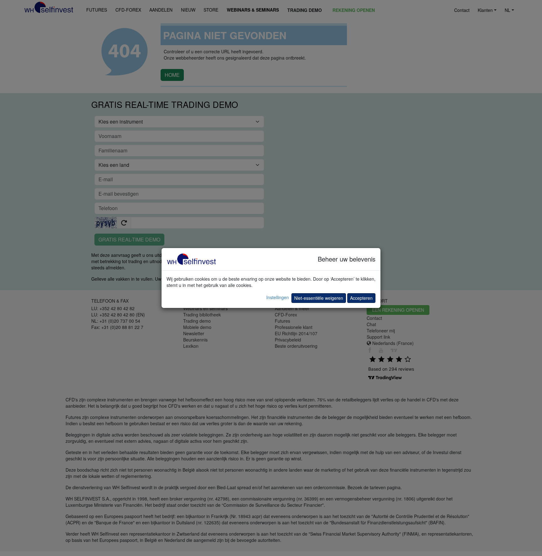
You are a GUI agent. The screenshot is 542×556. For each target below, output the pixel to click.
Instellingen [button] (277, 297)
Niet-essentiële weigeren (318, 298)
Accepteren (361, 298)
